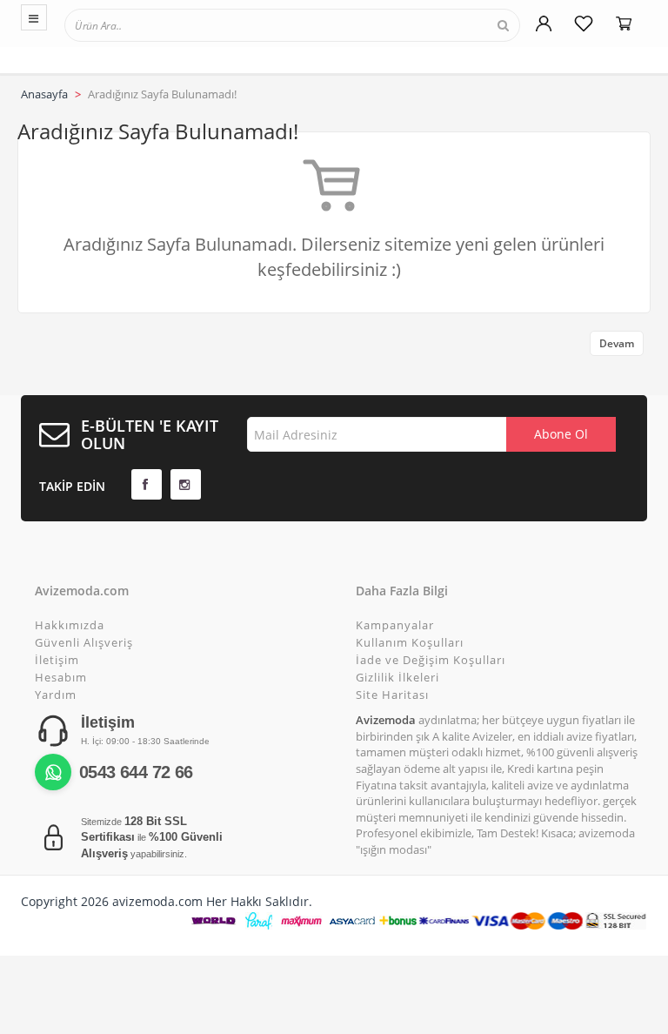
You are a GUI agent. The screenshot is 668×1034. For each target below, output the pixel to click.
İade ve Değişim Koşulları (430, 660)
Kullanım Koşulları (410, 642)
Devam (616, 343)
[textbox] (145, 25)
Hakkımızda (69, 625)
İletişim (57, 660)
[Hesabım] (543, 23)
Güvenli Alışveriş (84, 642)
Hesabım (61, 677)
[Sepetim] (623, 23)
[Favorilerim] (583, 23)
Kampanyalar (395, 625)
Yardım (56, 694)
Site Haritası (392, 694)
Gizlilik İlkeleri (397, 677)
